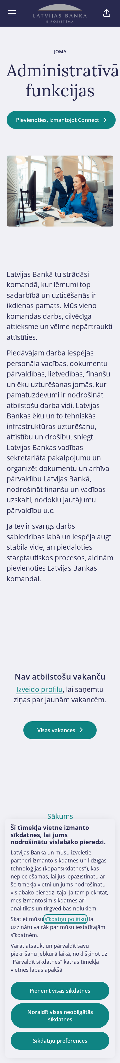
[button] (106, 13)
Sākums (60, 816)
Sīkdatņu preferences (60, 1040)
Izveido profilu (39, 689)
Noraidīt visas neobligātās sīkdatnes (60, 1015)
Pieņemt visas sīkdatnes (60, 990)
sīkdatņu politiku (65, 919)
